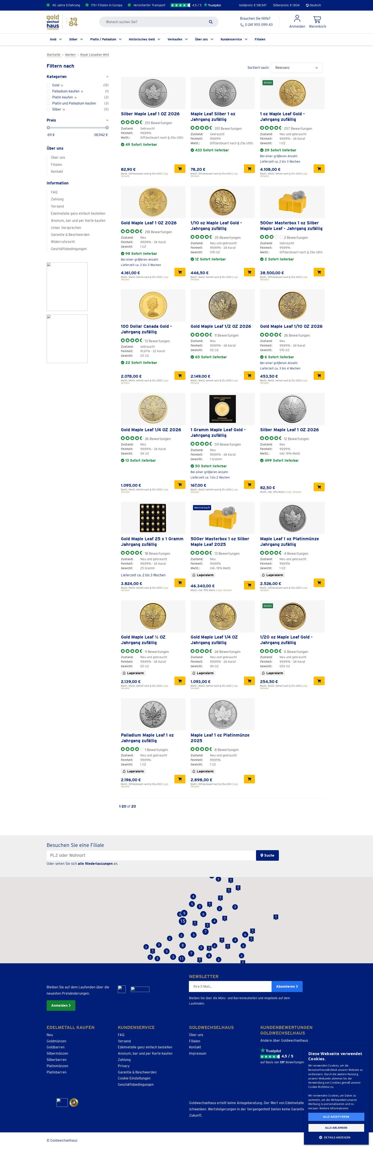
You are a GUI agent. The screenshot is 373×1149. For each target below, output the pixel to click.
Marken (70, 54)
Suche (268, 855)
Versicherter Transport (149, 5)
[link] (153, 93)
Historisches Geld (142, 39)
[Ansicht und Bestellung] (179, 168)
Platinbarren (56, 1072)
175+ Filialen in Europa (106, 5)
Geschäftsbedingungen (69, 249)
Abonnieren (286, 986)
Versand (57, 206)
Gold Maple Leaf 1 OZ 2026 (149, 222)
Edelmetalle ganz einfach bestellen (78, 213)
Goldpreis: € (253, 5)
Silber (73, 39)
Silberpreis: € (286, 5)
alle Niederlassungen (95, 864)
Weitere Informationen (333, 1108)
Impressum (197, 1053)
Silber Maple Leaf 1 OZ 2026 (150, 113)
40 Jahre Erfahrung (66, 5)
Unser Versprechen (66, 228)
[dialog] (336, 1095)
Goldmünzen (56, 1041)
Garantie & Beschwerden (70, 235)
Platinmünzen (57, 1066)
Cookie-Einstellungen (134, 1078)
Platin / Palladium (103, 39)
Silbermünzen (57, 1053)
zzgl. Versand (294, 491)
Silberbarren (56, 1060)
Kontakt (57, 172)
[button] (219, 959)
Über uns (201, 39)
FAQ (54, 192)
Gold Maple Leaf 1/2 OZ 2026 (221, 326)
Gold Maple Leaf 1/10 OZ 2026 (291, 326)
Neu (50, 1035)
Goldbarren (56, 1047)
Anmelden (60, 1005)
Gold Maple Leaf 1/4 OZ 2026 (151, 429)
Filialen (260, 39)
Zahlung (57, 199)
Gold (53, 39)
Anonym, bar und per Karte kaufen (78, 221)
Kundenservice (231, 39)
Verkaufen (175, 39)
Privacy (124, 1066)
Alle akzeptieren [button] (336, 1117)
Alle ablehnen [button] (336, 1128)
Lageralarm (205, 575)
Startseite (54, 54)
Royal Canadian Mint (94, 54)
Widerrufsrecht (63, 242)
